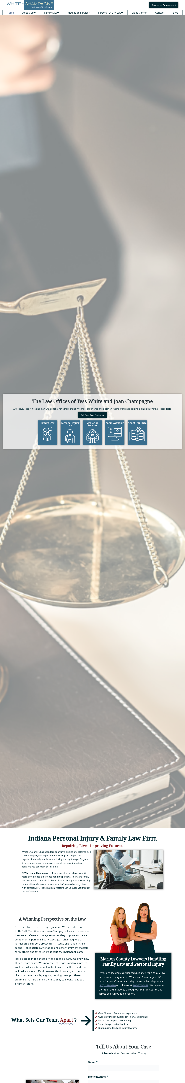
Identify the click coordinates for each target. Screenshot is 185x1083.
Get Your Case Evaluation (92, 415)
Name (92, 1062)
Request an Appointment (164, 5)
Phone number (97, 1077)
